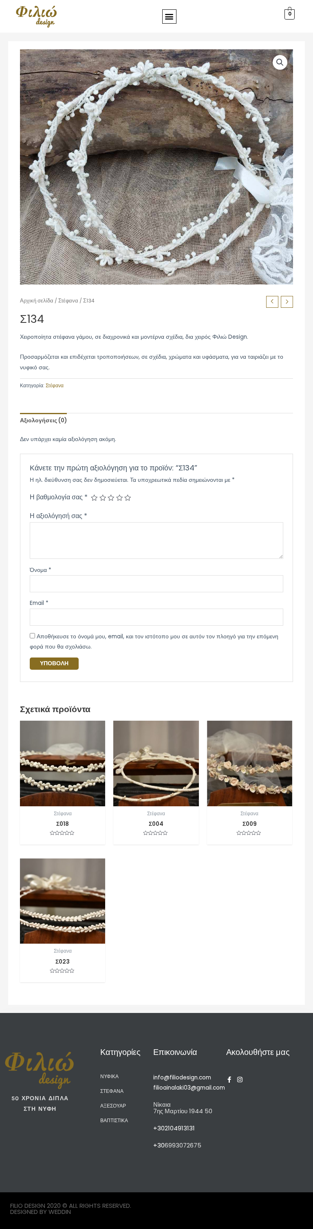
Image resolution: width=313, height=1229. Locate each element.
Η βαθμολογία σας (59, 497)
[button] (169, 16)
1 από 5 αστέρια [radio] (94, 497)
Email (39, 603)
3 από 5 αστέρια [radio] (111, 497)
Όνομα (40, 570)
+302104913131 (174, 1128)
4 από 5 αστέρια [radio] (119, 497)
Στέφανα (68, 300)
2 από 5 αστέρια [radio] (102, 497)
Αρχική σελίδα (36, 300)
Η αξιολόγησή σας (58, 516)
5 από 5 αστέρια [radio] (127, 497)
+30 (159, 1145)
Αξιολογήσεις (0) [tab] (43, 420)
